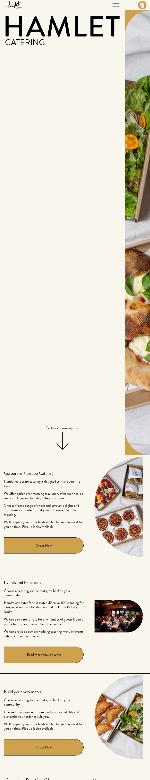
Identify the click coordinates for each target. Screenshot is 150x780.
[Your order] (137, 5)
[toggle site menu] (115, 5)
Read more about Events (44, 654)
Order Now (44, 545)
